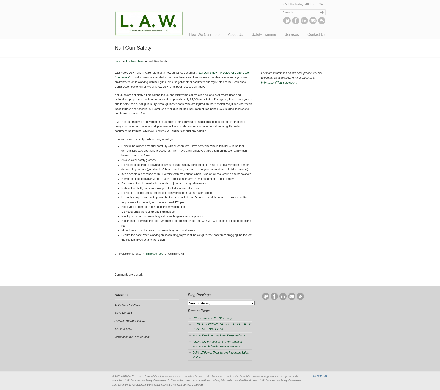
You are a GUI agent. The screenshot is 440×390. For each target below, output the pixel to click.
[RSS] (321, 23)
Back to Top (320, 376)
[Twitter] (287, 23)
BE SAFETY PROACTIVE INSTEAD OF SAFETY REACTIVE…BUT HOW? (222, 327)
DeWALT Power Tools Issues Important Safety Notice (220, 355)
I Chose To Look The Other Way (212, 318)
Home (118, 61)
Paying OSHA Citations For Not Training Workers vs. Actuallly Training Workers (217, 344)
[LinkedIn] (304, 23)
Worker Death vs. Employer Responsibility (218, 335)
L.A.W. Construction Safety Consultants (149, 18)
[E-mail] (313, 23)
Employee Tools (135, 61)
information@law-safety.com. (279, 82)
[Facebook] (295, 23)
